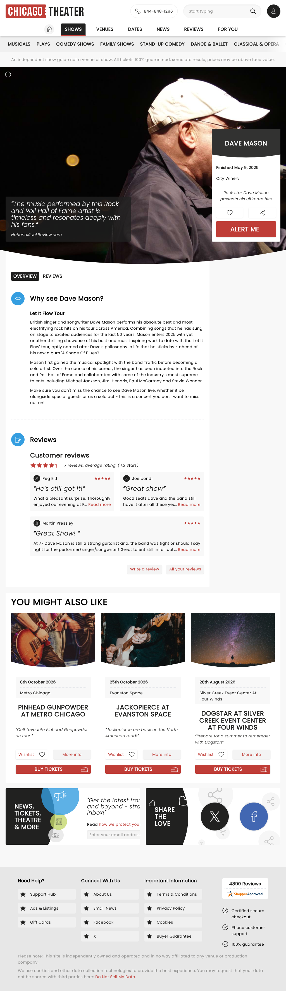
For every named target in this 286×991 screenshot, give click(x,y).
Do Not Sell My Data (115, 977)
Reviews (194, 29)
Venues (105, 29)
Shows (73, 29)
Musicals (19, 44)
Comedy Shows (75, 44)
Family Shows (117, 44)
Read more (99, 504)
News (163, 29)
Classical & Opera (256, 44)
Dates (135, 29)
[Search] (254, 11)
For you (228, 29)
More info (72, 754)
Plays (43, 44)
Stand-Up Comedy (162, 44)
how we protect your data (126, 824)
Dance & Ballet (209, 44)
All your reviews (185, 569)
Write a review (144, 569)
